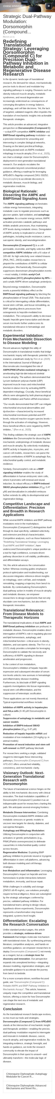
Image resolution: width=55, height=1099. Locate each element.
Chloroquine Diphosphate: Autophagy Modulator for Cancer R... (26, 1075)
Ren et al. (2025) (42, 359)
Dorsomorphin (10, 179)
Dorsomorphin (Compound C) (25, 951)
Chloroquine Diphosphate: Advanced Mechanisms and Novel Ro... (26, 1087)
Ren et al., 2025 (41, 153)
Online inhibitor (12, 6)
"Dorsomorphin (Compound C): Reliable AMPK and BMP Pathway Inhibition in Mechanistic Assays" (26, 986)
